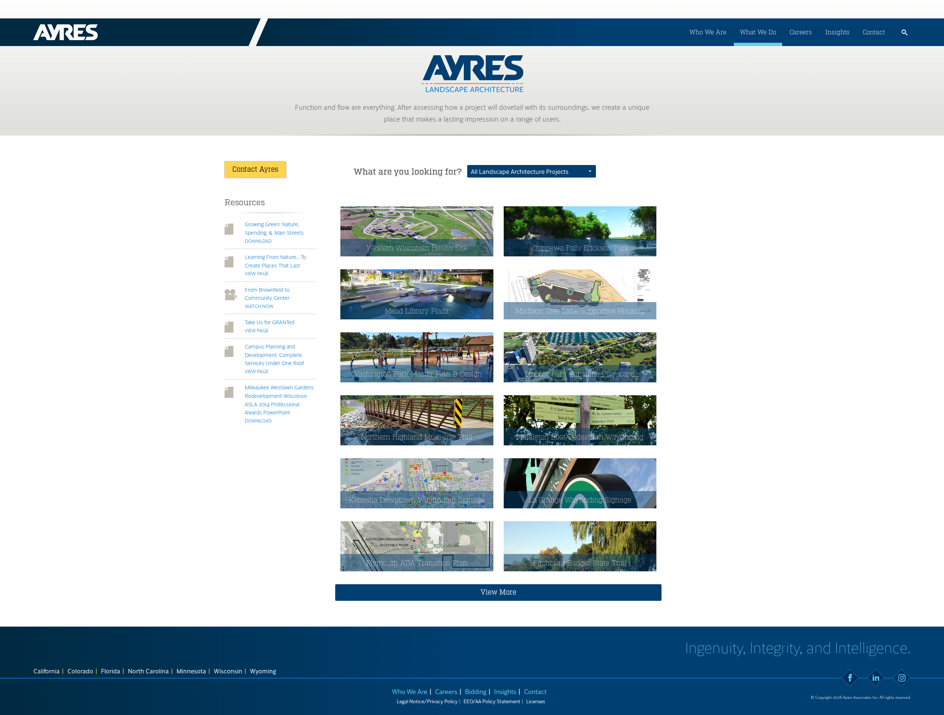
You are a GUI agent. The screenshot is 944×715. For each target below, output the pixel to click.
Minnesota (191, 671)
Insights (837, 32)
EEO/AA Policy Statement (492, 701)
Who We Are (707, 32)
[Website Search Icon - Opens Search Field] (904, 32)
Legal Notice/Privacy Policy (427, 701)
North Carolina (148, 671)
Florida (110, 671)
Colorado (80, 671)
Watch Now (259, 306)
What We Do (758, 32)
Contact (874, 32)
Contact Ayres (255, 169)
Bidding (475, 691)
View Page (256, 273)
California (47, 671)
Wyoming (263, 671)
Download (258, 241)
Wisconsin (228, 671)
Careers (800, 32)
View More (498, 592)
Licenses (535, 701)
